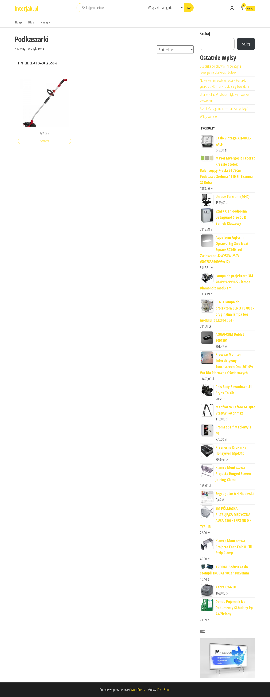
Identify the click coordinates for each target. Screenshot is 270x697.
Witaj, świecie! (208, 116)
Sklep (18, 22)
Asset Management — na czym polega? (224, 108)
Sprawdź (44, 141)
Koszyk (45, 22)
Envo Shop (163, 689)
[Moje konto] (232, 8)
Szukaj (205, 33)
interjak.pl (26, 8)
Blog (31, 22)
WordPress (138, 689)
